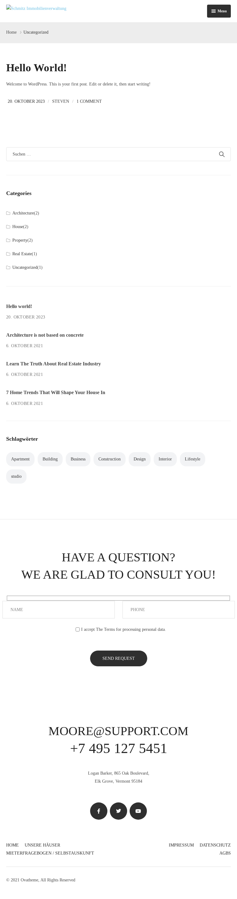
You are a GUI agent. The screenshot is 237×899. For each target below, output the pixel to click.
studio (16, 476)
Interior (165, 459)
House (17, 226)
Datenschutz (215, 845)
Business (78, 459)
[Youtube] (138, 811)
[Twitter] (118, 811)
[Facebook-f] (98, 811)
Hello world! (36, 68)
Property (19, 240)
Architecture (23, 213)
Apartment (20, 459)
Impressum (181, 845)
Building (50, 459)
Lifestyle (192, 459)
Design (140, 459)
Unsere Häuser (42, 845)
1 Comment (89, 101)
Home (11, 32)
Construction (109, 459)
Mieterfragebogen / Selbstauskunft (50, 853)
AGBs (225, 853)
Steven (60, 101)
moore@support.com (118, 731)
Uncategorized (24, 267)
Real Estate (22, 254)
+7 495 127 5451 (118, 748)
